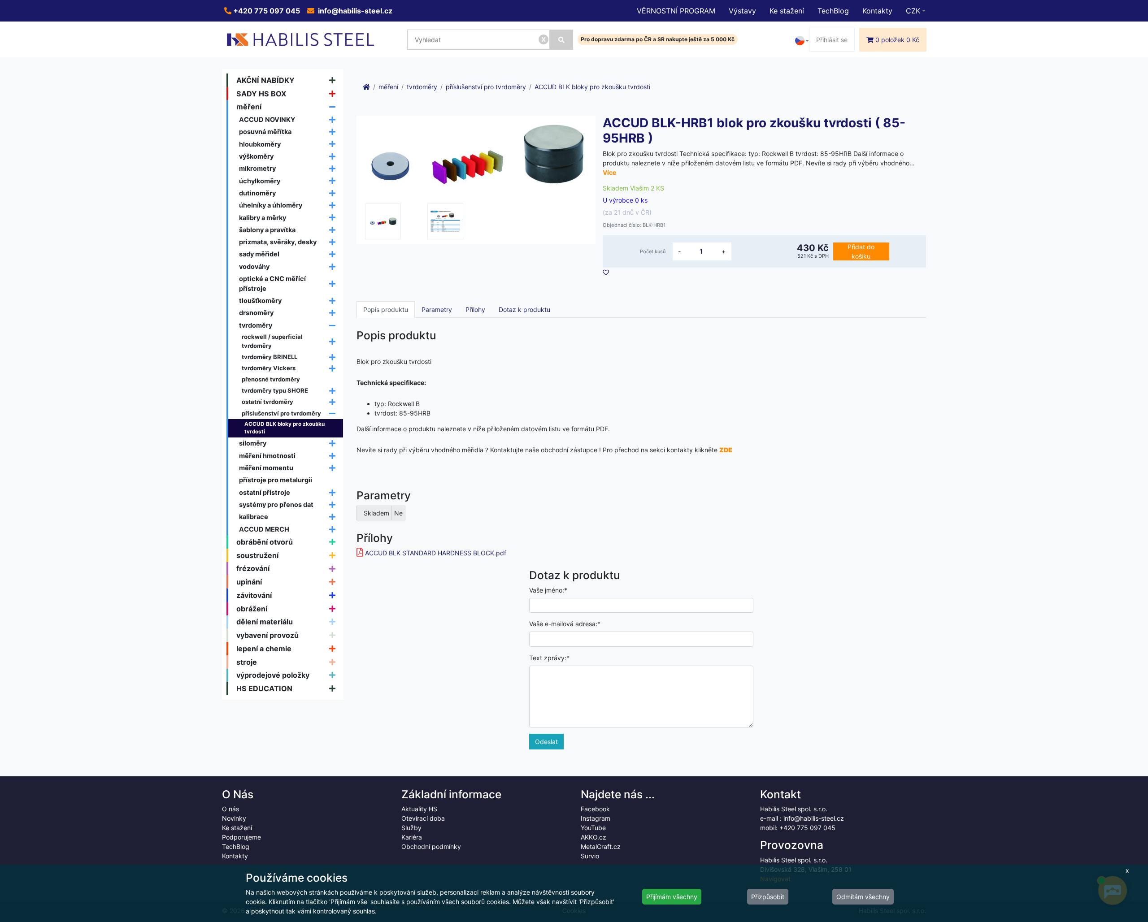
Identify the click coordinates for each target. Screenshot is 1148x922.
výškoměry (256, 156)
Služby (411, 827)
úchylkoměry (259, 181)
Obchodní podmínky (431, 846)
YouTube (593, 827)
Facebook (595, 809)
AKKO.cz (593, 837)
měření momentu (266, 468)
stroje (246, 662)
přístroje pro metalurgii (275, 480)
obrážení (251, 608)
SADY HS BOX (261, 93)
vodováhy (254, 266)
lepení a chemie (263, 648)
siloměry (252, 443)
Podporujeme (241, 837)
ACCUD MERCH (264, 529)
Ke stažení (787, 10)
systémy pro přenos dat (276, 504)
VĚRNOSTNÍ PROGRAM (676, 10)
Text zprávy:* (549, 658)
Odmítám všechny (863, 896)
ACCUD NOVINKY (267, 119)
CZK (913, 10)
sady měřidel (259, 254)
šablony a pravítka (267, 230)
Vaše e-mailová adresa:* (564, 624)
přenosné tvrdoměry (271, 379)
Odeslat (546, 741)
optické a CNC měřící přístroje (272, 283)
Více (609, 172)
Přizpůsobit (767, 896)
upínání (249, 581)
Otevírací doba (423, 818)
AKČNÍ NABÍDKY (265, 80)
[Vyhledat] (561, 40)
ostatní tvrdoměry (267, 401)
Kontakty (877, 10)
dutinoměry (257, 193)
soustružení (257, 555)
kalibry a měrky (262, 217)
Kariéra (411, 837)
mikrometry (257, 168)
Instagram (595, 818)
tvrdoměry (255, 325)
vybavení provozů (267, 635)
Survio (590, 856)
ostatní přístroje (264, 492)
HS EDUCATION (264, 688)
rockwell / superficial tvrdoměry (272, 341)
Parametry (437, 309)
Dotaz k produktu (524, 309)
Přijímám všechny (671, 896)
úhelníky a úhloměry (270, 205)
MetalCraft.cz (601, 846)
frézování (253, 568)
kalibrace (253, 516)
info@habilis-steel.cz (354, 10)
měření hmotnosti (267, 455)
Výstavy (742, 10)
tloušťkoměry (260, 300)
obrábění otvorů (264, 541)
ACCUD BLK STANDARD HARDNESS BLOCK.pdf (435, 553)
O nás (230, 809)
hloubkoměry (260, 144)
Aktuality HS (419, 809)
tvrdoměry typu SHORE (275, 390)
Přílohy (475, 309)
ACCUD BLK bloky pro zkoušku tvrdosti (284, 428)
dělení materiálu (264, 621)
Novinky (234, 818)
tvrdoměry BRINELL (269, 356)
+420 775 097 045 (265, 10)
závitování (254, 595)
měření (248, 106)
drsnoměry (256, 312)
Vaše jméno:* (548, 590)
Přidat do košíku (861, 251)
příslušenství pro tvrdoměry (281, 413)
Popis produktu (385, 309)
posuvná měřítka (265, 131)
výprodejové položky (272, 675)
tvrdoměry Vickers (269, 368)
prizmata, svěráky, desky (278, 242)
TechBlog (833, 10)
